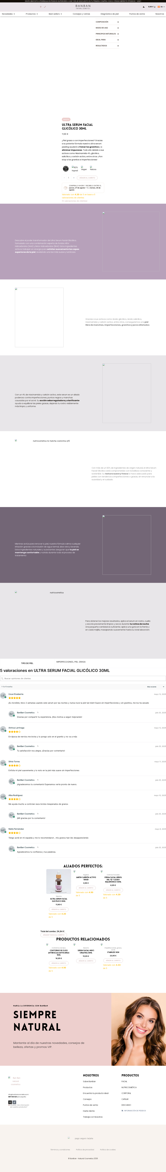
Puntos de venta (90, 1105)
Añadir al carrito (87, 178)
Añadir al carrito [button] (59, 909)
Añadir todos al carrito (53, 935)
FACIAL (124, 1081)
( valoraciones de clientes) (74, 201)
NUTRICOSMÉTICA (129, 1087)
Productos (87, 1087)
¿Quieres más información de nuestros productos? (19, 1106)
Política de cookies (108, 1149)
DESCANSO (126, 1105)
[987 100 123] (45, 7)
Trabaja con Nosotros (93, 1117)
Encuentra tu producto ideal (95, 1093)
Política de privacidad (85, 1149)
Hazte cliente (89, 1111)
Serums (66, 119)
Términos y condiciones (60, 1149)
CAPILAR (125, 1099)
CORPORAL (126, 1093)
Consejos (87, 1099)
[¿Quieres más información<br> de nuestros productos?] (9, 1105)
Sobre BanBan (89, 1081)
